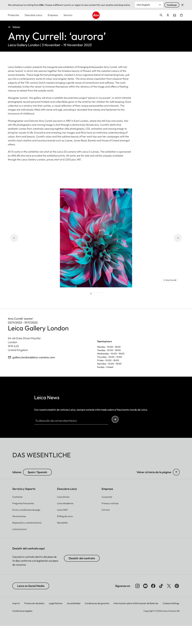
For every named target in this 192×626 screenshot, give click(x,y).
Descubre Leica (33, 15)
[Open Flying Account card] (168, 15)
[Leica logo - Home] (96, 15)
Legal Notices (55, 603)
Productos (13, 15)
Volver (16, 27)
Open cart (181, 15)
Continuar (172, 5)
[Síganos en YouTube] (145, 586)
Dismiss (182, 5)
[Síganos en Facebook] (153, 586)
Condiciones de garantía (97, 603)
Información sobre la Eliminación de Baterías (136, 603)
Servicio (68, 15)
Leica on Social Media (30, 586)
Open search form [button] (161, 15)
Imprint (16, 603)
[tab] (91, 293)
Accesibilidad (73, 603)
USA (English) (143, 4)
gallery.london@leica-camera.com (33, 357)
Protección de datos (34, 603)
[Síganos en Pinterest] (177, 586)
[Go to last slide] (18, 237)
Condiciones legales (22, 610)
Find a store (174, 15)
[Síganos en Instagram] (137, 586)
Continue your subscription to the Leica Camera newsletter (115, 419)
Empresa (53, 15)
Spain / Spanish (37, 472)
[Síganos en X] (169, 586)
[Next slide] (174, 237)
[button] (176, 472)
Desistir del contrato (82, 558)
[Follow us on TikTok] (161, 586)
